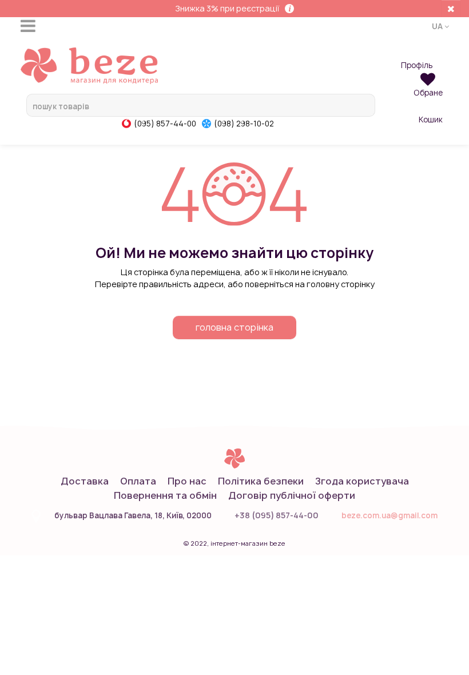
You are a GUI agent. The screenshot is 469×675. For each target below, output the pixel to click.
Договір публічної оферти (291, 495)
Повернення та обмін (165, 495)
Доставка (85, 481)
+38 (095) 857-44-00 (276, 515)
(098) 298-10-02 (244, 123)
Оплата (138, 481)
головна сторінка (234, 327)
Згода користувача (362, 481)
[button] (440, 25)
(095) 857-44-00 (165, 123)
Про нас (187, 481)
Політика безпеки (261, 481)
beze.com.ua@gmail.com (389, 515)
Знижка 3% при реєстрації (227, 8)
